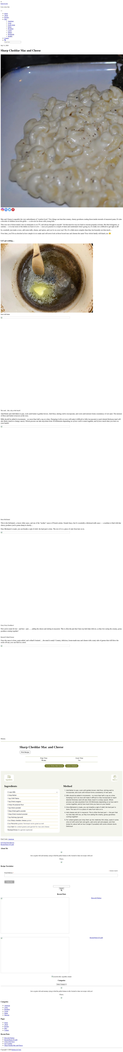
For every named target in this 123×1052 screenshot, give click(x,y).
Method (115, 780)
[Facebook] (6, 209)
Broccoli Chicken (9, 1038)
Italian (9, 27)
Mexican (6, 1015)
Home (6, 13)
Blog (5, 19)
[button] (57, 792)
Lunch (10, 30)
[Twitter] (9, 209)
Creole (6, 1011)
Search (61, 888)
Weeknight (11, 34)
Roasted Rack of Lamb (7, 844)
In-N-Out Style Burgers (7, 843)
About (6, 15)
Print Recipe (25, 752)
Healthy (10, 36)
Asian (9, 23)
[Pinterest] (13, 209)
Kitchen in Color (16, 1050)
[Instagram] (2, 209)
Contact (6, 38)
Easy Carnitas (8, 1043)
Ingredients (9, 780)
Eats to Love (4, 3)
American (11, 21)
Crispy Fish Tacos (9, 1042)
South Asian (11, 25)
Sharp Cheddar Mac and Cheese (13, 1045)
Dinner (10, 32)
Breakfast (10, 29)
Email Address (9, 873)
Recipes (6, 17)
